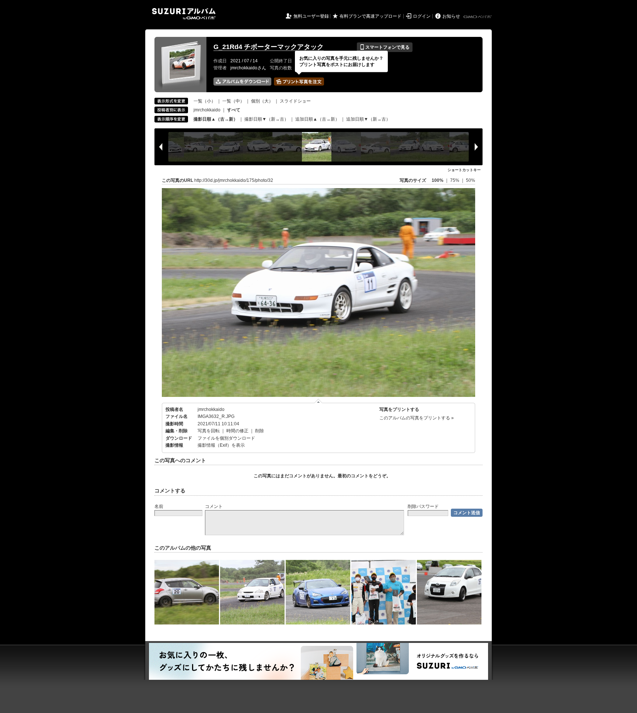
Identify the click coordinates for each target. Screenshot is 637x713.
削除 (259, 430)
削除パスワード (423, 506)
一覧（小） (205, 101)
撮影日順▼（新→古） (266, 119)
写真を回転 (209, 430)
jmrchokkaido (207, 110)
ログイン (422, 16)
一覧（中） (233, 101)
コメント (214, 506)
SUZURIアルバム (183, 14)
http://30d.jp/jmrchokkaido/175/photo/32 (233, 180)
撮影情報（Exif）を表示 (221, 445)
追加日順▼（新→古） (368, 119)
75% (455, 180)
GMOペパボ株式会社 (478, 17)
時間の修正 (237, 430)
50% (470, 180)
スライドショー (295, 101)
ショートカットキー (464, 170)
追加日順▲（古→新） (317, 119)
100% (438, 180)
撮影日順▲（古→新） (216, 119)
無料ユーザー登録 (311, 16)
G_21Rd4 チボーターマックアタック (268, 47)
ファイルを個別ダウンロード (226, 438)
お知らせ (451, 16)
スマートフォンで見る (385, 47)
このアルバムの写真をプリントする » (416, 417)
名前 (158, 506)
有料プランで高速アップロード (370, 16)
